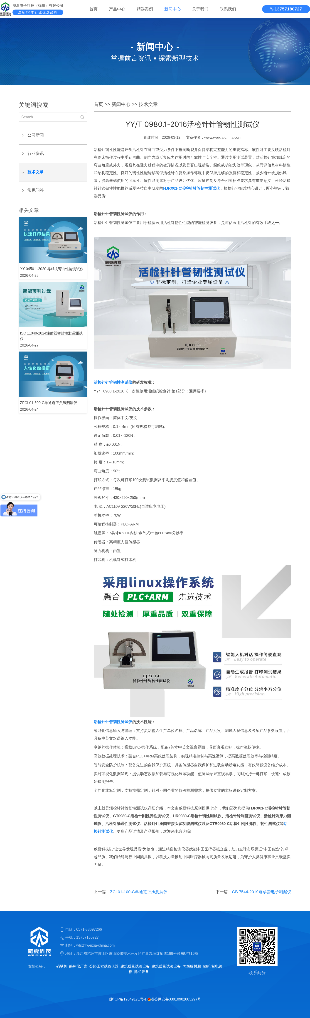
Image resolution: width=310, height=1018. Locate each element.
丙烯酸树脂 (192, 966)
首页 (93, 9)
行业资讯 (35, 153)
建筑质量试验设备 (135, 966)
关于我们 (200, 9)
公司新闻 (35, 135)
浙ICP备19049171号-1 (128, 999)
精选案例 (145, 9)
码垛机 (61, 966)
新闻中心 (172, 9)
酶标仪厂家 (78, 966)
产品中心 (117, 9)
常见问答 (35, 190)
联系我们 (228, 9)
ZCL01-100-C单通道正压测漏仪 (138, 892)
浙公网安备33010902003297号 (176, 999)
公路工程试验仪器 (103, 966)
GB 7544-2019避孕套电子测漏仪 (261, 892)
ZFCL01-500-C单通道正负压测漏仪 (48, 403)
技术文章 (35, 172)
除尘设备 (141, 972)
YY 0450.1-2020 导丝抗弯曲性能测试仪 (52, 269)
